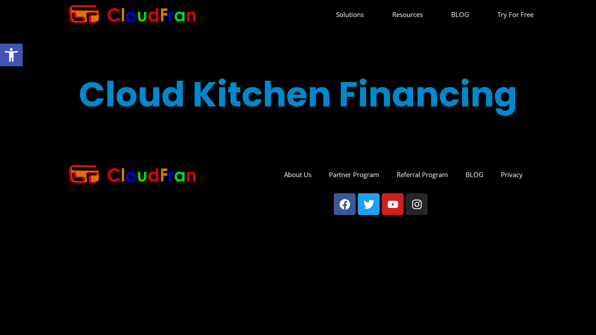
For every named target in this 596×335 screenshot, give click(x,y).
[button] (11, 55)
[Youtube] (393, 204)
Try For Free (515, 14)
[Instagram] (417, 204)
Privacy (512, 174)
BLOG (460, 14)
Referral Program (422, 174)
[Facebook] (345, 204)
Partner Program (354, 174)
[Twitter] (369, 204)
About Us (298, 174)
